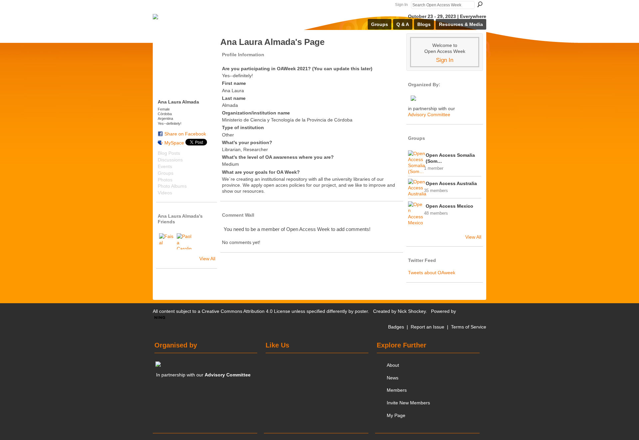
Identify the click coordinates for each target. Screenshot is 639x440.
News (392, 377)
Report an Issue (427, 327)
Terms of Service (468, 327)
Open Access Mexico (449, 206)
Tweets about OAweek (431, 272)
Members (397, 390)
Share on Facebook (185, 133)
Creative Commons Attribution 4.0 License (246, 311)
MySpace (174, 142)
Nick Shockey (412, 311)
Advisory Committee (429, 114)
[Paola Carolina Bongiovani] (185, 241)
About (393, 365)
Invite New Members (408, 402)
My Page (396, 415)
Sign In (401, 4)
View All (207, 258)
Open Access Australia (451, 183)
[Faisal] (167, 241)
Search (480, 4)
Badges (396, 327)
